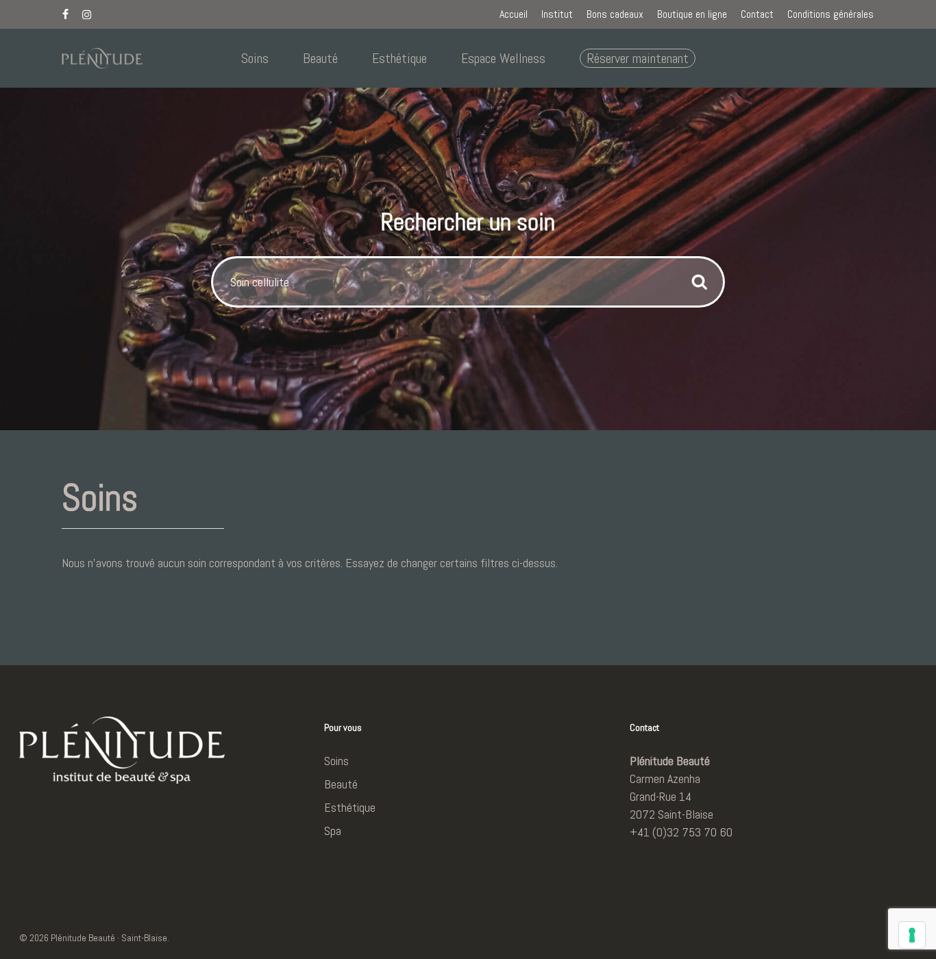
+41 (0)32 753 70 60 (681, 832)
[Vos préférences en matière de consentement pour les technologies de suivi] (912, 935)
